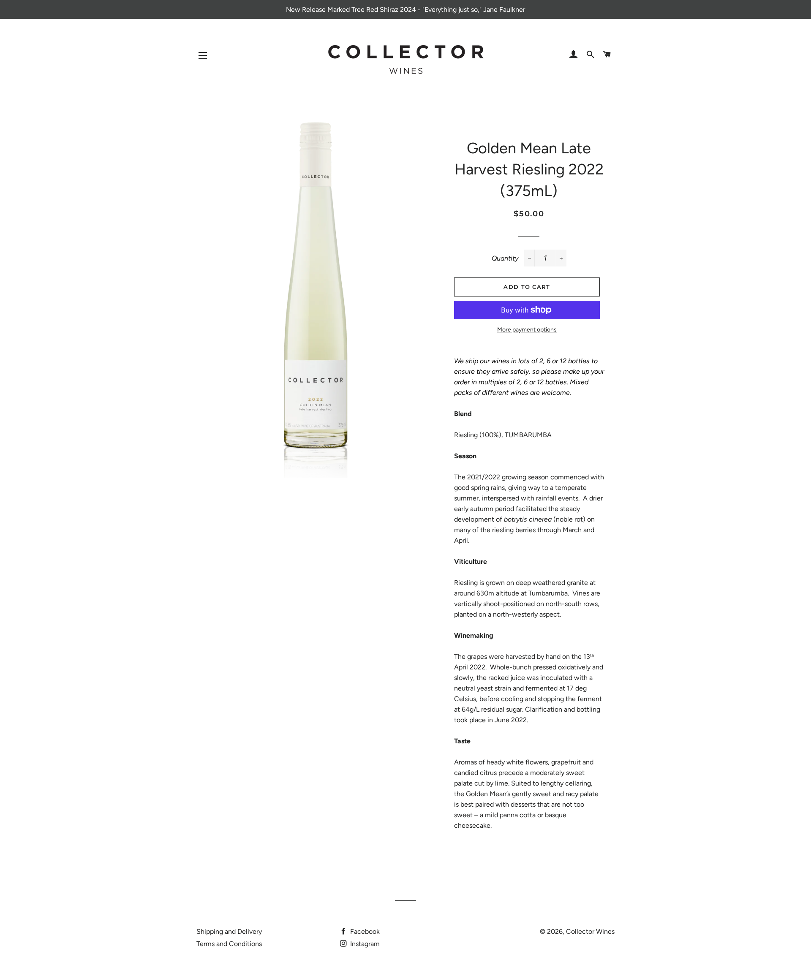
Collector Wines (590, 931)
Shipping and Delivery (229, 931)
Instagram (364, 944)
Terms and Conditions (229, 944)
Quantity (505, 258)
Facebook (364, 931)
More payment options (527, 329)
